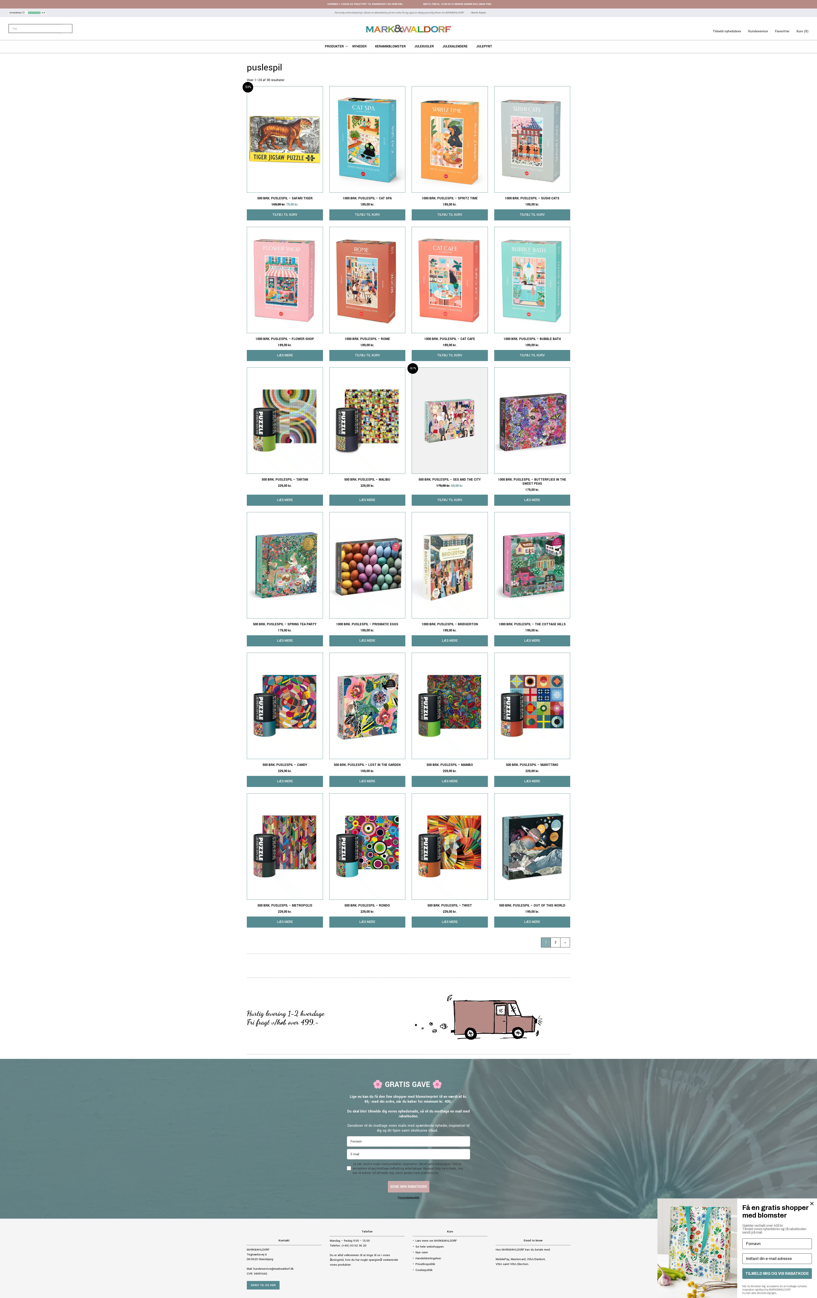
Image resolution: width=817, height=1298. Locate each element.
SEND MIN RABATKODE (408, 1186)
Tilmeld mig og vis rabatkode (777, 1273)
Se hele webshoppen (430, 1247)
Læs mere (285, 355)
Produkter (334, 46)
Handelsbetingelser (428, 1258)
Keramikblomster (390, 46)
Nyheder (359, 46)
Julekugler (424, 46)
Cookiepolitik (424, 1270)
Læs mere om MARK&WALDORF (436, 1241)
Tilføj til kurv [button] (284, 215)
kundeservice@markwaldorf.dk (273, 1269)
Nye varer (422, 1252)
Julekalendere (455, 46)
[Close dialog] (811, 1203)
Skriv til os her (263, 1285)
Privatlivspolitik (425, 1264)
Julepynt (484, 46)
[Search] (66, 28)
